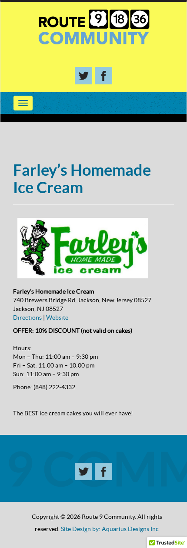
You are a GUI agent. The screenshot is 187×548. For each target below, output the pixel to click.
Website (57, 317)
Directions (27, 317)
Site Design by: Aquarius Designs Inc (110, 528)
